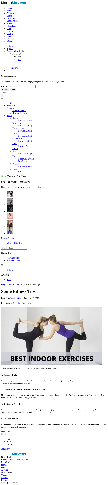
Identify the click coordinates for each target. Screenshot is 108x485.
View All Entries (14, 243)
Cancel (5, 89)
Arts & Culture (13, 260)
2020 (9, 279)
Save (13, 89)
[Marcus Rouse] (10, 208)
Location (5, 86)
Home (4, 465)
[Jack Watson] (10, 230)
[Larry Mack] (10, 201)
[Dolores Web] (10, 223)
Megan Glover (7, 238)
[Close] (2, 98)
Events (4, 480)
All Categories (13, 258)
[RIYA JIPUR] (10, 194)
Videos (4, 475)
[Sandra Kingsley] (10, 216)
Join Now (5, 449)
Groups (4, 477)
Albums (4, 470)
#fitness (10, 270)
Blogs (3, 284)
